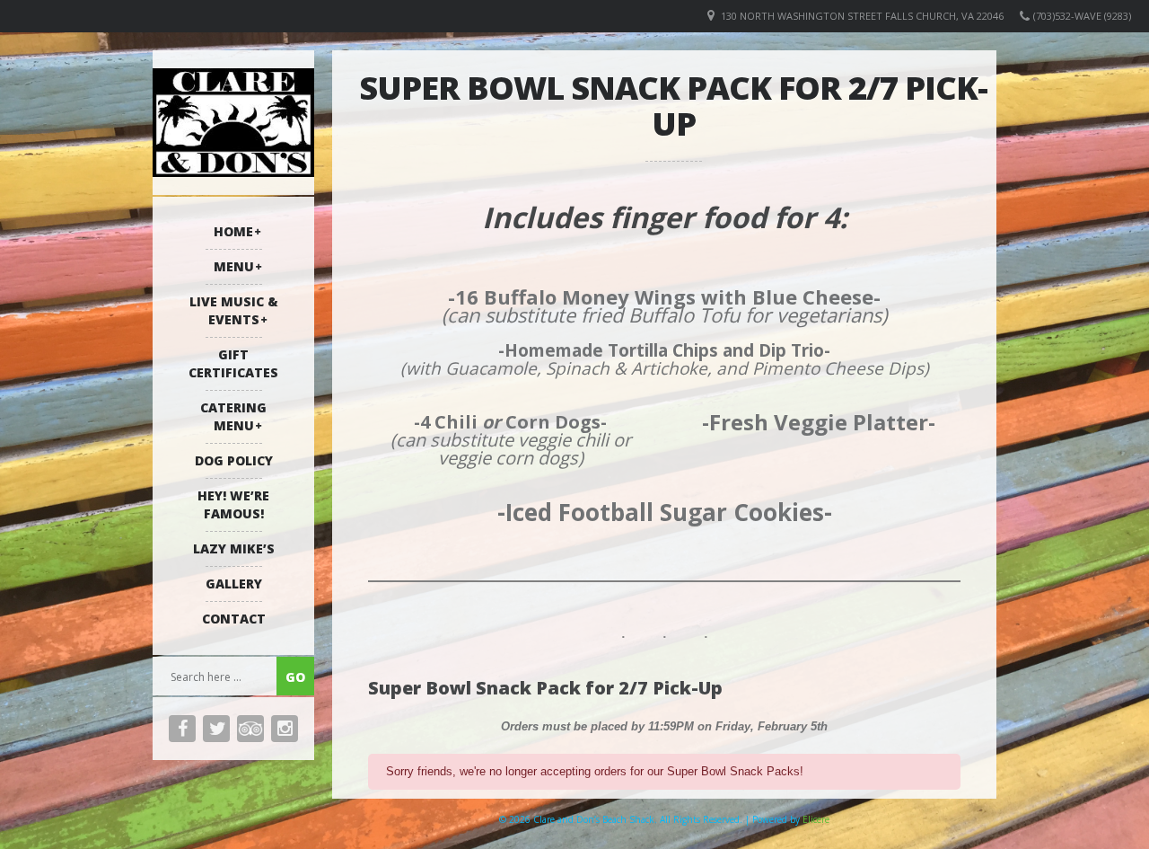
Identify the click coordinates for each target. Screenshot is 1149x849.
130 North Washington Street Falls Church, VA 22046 (862, 15)
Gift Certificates (233, 363)
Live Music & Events (233, 310)
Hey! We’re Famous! (233, 504)
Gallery (234, 583)
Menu (234, 266)
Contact (234, 618)
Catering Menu (233, 416)
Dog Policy (234, 460)
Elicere (816, 819)
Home (233, 231)
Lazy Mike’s (234, 548)
